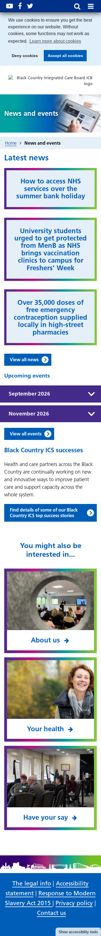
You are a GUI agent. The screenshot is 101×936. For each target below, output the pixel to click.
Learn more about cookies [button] (55, 41)
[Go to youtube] (9, 6)
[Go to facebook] (20, 6)
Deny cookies (23, 57)
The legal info (31, 883)
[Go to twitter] (30, 6)
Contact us (51, 912)
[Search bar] (77, 6)
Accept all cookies (63, 57)
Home (11, 143)
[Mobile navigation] (90, 6)
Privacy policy (74, 903)
